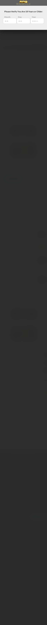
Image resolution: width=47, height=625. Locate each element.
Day (20, 17)
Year (34, 17)
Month (7, 17)
